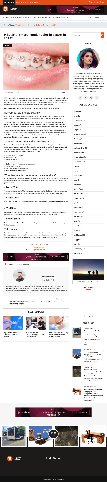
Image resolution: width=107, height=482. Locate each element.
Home (6, 25)
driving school (79, 157)
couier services (79, 148)
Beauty (76, 125)
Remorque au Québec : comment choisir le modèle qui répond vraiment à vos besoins (93, 334)
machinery (77, 212)
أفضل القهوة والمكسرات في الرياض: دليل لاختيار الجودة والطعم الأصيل (94, 354)
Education (20, 17)
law (75, 203)
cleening (77, 139)
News (76, 221)
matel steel (78, 217)
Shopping (41, 17)
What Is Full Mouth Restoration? (52, 302)
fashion (76, 175)
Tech (75, 244)
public (76, 230)
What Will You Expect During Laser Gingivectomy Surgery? (21, 303)
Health (27, 17)
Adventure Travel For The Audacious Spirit (28, 2)
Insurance (33, 17)
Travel (76, 253)
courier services (79, 153)
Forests (76, 185)
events (76, 171)
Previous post (13, 299)
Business (13, 17)
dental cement (39, 247)
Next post (60, 299)
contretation (78, 143)
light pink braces (39, 250)
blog (75, 130)
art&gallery (77, 116)
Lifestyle (77, 208)
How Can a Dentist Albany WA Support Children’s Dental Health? (58, 334)
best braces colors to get (39, 244)
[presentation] (86, 315)
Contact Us (64, 17)
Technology (57, 17)
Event (76, 166)
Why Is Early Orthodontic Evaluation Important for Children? (12, 334)
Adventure (6, 17)
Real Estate (48, 17)
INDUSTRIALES (79, 194)
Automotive (78, 121)
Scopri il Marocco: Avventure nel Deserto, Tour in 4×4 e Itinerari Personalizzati (93, 373)
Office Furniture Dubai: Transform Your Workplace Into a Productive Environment (93, 392)
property (77, 226)
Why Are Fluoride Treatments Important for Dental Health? (35, 334)
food (75, 180)
